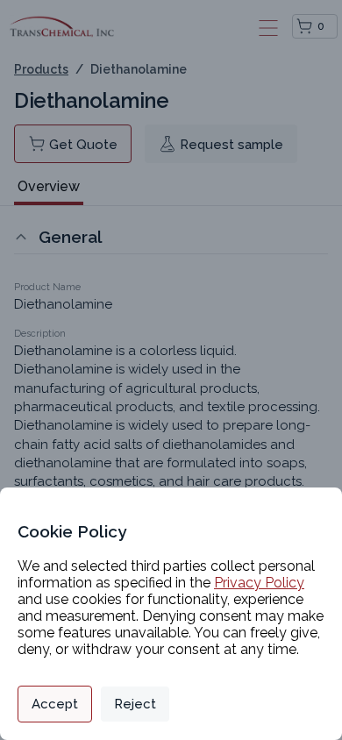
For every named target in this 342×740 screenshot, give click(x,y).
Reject (135, 704)
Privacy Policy (259, 582)
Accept (55, 704)
